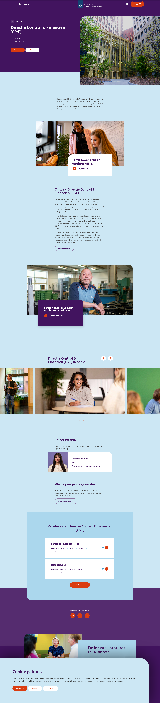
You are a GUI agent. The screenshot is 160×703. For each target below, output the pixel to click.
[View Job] (106, 547)
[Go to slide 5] (87, 420)
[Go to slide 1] (72, 420)
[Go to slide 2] (76, 420)
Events (32, 50)
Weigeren (35, 688)
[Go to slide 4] (83, 420)
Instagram (87, 615)
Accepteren (20, 688)
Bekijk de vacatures (64, 248)
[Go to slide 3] (80, 420)
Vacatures (17, 50)
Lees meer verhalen (56, 316)
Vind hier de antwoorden (66, 501)
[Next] (108, 356)
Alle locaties (18, 21)
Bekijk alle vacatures (80, 585)
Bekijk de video (83, 169)
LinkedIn (72, 615)
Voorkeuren (50, 688)
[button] (102, 547)
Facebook (80, 615)
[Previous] (101, 356)
